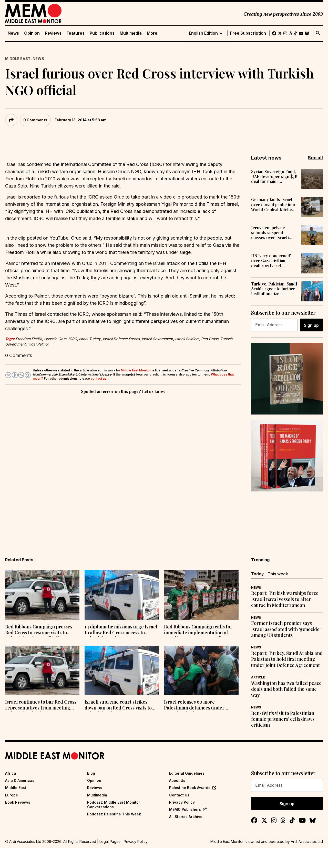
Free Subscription (248, 33)
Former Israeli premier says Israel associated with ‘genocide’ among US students (286, 629)
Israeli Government (157, 339)
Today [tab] (257, 573)
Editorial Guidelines (186, 773)
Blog (91, 773)
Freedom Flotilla (29, 339)
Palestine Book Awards (189, 787)
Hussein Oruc (55, 339)
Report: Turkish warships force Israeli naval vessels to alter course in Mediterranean (285, 599)
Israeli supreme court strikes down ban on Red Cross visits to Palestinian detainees (118, 705)
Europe (11, 795)
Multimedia (131, 33)
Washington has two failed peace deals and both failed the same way (286, 689)
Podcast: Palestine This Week (114, 814)
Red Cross (209, 339)
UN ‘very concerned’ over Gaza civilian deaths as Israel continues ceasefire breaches (271, 260)
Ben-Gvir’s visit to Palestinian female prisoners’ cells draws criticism (282, 719)
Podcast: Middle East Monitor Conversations (113, 804)
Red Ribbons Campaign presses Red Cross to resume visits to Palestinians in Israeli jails (38, 630)
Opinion (32, 33)
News (13, 33)
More (152, 33)
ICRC (72, 339)
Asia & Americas (19, 780)
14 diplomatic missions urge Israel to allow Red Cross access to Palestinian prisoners (121, 630)
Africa (10, 773)
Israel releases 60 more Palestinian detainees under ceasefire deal (194, 705)
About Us (177, 780)
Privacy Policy (182, 802)
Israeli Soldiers (187, 339)
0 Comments (35, 120)
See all (315, 157)
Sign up (311, 325)
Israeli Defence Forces (121, 339)
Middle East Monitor (136, 370)
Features (76, 33)
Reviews (53, 33)
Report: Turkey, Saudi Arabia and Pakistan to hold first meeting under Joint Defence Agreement (287, 659)
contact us (98, 378)
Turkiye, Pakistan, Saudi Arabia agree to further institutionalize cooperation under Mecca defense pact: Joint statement (274, 288)
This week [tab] (278, 573)
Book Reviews (17, 802)
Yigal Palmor (38, 344)
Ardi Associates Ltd (307, 841)
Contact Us (179, 795)
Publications (102, 33)
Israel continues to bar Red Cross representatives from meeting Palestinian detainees (40, 705)
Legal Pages (109, 841)
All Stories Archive (185, 816)
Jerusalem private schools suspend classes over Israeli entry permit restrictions (270, 232)
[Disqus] (123, 465)
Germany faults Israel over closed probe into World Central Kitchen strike (273, 204)
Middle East (17, 58)
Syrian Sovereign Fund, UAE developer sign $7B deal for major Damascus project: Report (274, 176)
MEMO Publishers (185, 809)
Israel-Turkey (90, 339)
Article (258, 677)
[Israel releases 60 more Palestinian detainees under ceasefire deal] (201, 670)
